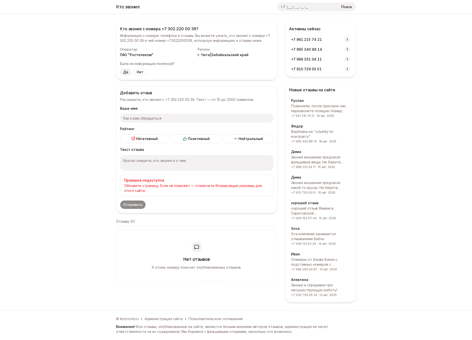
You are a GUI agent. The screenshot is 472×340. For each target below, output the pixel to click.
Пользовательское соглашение (216, 319)
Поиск (346, 7)
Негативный (147, 139)
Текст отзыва (132, 149)
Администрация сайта (164, 319)
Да (125, 72)
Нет (140, 72)
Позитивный (199, 139)
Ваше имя (129, 108)
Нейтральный (250, 139)
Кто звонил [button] (128, 6)
